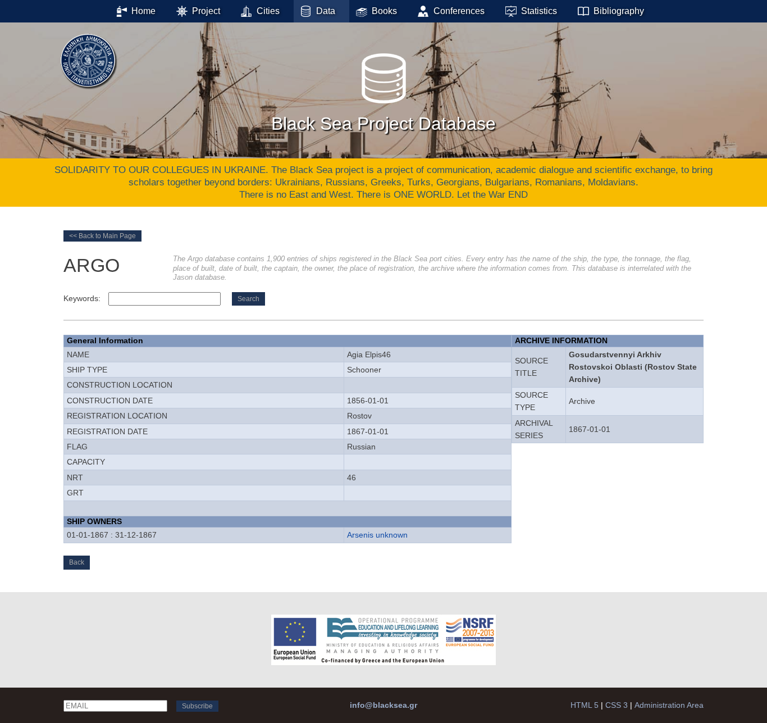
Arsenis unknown (377, 534)
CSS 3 (616, 705)
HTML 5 (584, 705)
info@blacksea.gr (383, 705)
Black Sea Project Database (383, 123)
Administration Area (669, 705)
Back (76, 562)
